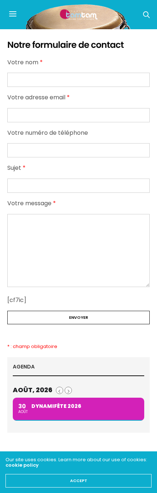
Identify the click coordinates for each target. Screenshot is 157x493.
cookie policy (22, 465)
